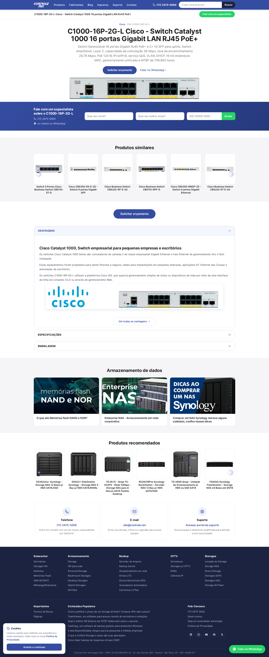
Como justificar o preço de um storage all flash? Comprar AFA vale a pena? (109, 611)
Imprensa (102, 4)
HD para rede (75, 566)
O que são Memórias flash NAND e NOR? (62, 418)
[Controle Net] (41, 5)
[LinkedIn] (191, 634)
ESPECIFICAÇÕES (49, 334)
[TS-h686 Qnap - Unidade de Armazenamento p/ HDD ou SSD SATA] (185, 464)
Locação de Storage (216, 561)
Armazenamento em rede (133, 571)
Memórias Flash (42, 575)
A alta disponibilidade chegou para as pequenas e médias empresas (105, 630)
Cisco (122, 24)
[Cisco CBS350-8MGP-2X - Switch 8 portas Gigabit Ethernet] (186, 169)
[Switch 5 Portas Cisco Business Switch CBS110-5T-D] (49, 169)
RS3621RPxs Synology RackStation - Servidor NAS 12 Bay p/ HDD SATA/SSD (152, 486)
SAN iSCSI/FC (41, 580)
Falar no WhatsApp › (153, 70)
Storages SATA (213, 575)
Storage (72, 561)
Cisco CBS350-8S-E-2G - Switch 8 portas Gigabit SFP (83, 189)
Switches (39, 571)
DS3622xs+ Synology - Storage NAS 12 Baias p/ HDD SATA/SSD (49, 484)
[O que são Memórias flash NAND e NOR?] (66, 396)
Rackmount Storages (79, 575)
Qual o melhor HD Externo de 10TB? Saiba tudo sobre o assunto (103, 621)
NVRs (174, 571)
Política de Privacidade (200, 625)
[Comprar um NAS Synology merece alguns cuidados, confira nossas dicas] (202, 396)
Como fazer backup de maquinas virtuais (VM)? (94, 640)
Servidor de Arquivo (130, 561)
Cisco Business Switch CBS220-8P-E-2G (117, 188)
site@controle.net (134, 525)
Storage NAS (212, 566)
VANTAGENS (46, 230)
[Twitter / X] (222, 634)
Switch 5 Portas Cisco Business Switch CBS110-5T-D (48, 189)
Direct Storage (213, 571)
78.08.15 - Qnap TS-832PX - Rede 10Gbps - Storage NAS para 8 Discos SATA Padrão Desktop (117, 487)
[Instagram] (199, 634)
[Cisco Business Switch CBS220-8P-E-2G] (117, 169)
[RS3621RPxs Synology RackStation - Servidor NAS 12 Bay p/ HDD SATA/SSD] (151, 464)
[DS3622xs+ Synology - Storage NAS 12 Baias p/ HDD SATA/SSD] (49, 464)
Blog (90, 4)
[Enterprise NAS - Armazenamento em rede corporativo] (134, 396)
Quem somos (195, 616)
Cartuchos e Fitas (129, 589)
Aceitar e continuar (34, 647)
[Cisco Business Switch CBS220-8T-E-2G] (220, 169)
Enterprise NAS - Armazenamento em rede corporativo (131, 419)
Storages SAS (212, 580)
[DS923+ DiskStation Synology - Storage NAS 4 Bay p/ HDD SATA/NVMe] (83, 464)
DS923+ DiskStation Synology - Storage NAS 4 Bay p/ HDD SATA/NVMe (83, 484)
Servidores (40, 561)
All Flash (72, 589)
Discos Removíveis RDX (132, 580)
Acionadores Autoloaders (133, 585)
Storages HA (40, 566)
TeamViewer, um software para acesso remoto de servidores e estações (107, 616)
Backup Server (127, 566)
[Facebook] (214, 634)
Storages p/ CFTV (180, 566)
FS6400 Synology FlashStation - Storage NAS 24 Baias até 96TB (219, 484)
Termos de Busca (43, 611)
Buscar (229, 4)
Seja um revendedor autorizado (205, 621)
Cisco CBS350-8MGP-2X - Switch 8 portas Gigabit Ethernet (186, 189)
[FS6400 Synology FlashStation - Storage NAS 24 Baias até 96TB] (220, 464)
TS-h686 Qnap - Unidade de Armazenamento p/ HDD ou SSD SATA (185, 484)
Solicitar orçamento (119, 70)
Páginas (38, 616)
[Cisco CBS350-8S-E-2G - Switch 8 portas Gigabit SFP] (83, 169)
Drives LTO (125, 575)
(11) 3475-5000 (67, 525)
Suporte (117, 4)
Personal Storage (77, 571)
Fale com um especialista (217, 14)
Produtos (59, 4)
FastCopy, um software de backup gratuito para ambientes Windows (105, 625)
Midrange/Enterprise (45, 585)
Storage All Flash (214, 585)
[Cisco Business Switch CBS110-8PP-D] (151, 169)
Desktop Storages (78, 580)
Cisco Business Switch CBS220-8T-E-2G (220, 188)
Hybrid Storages (77, 585)
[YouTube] (206, 634)
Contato (132, 4)
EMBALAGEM (47, 346)
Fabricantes (76, 4)
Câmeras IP (177, 575)
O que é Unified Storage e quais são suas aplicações (96, 635)
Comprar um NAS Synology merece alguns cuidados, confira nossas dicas (200, 419)
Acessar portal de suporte (202, 525)
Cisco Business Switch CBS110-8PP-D (152, 188)
